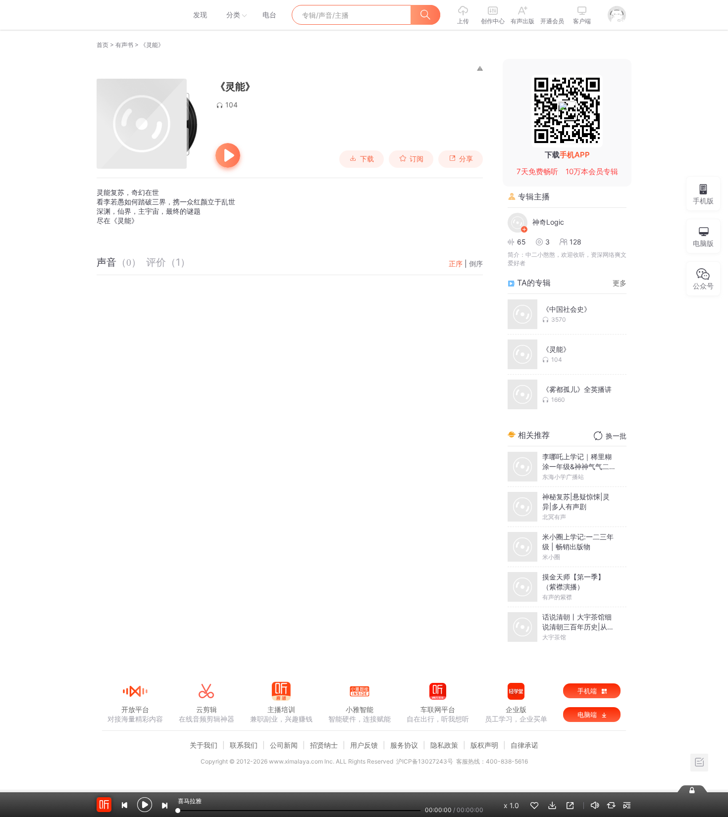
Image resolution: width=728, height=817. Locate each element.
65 (521, 242)
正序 (456, 263)
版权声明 (484, 745)
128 (575, 242)
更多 (619, 283)
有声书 (124, 44)
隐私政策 (444, 745)
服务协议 (404, 745)
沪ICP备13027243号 (424, 761)
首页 (102, 44)
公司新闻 (284, 745)
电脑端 (588, 715)
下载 (367, 159)
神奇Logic (548, 222)
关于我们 (203, 745)
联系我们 (244, 745)
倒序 (476, 263)
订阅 (416, 159)
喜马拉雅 (135, 15)
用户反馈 (364, 745)
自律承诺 (524, 745)
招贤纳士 (324, 745)
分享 (466, 159)
